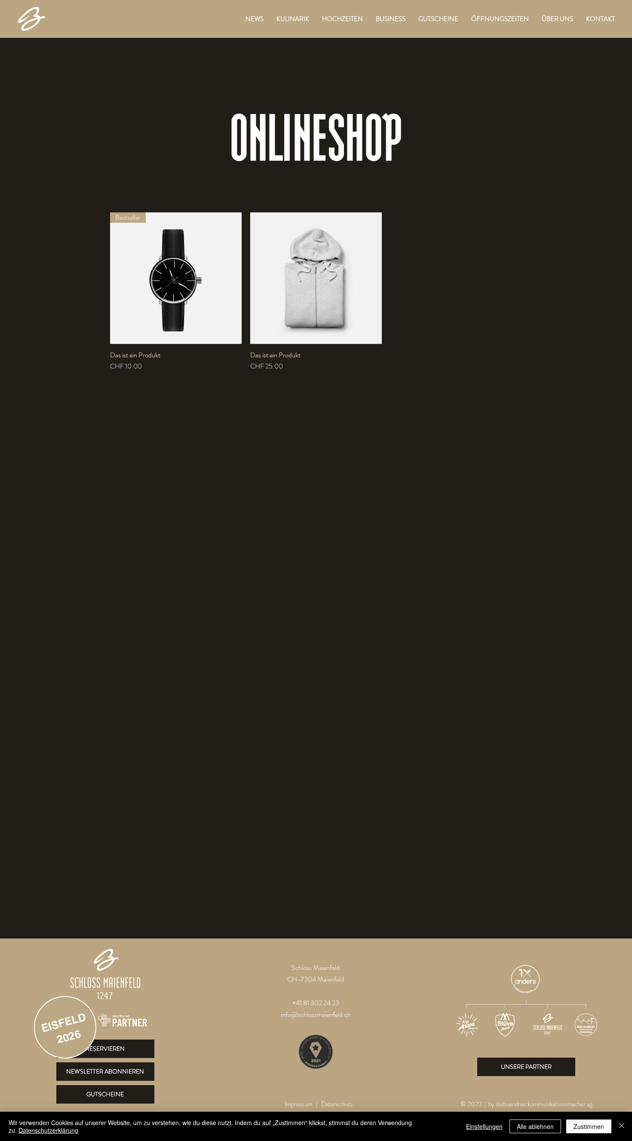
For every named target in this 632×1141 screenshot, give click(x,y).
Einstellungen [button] (484, 1126)
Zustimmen (589, 1126)
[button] (293, 19)
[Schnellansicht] (316, 278)
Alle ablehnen (535, 1126)
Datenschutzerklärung (48, 1130)
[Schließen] (622, 1126)
